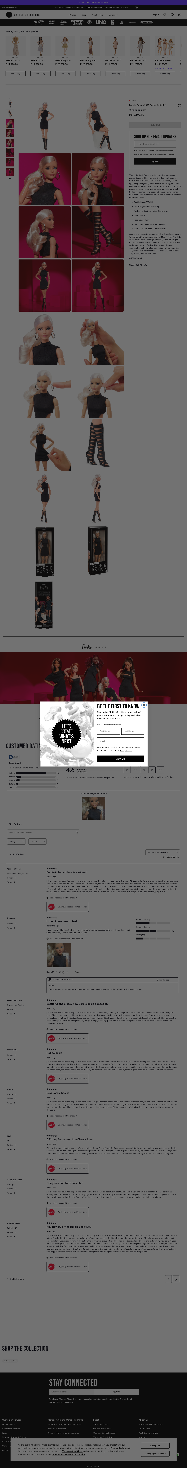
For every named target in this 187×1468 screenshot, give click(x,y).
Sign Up (120, 759)
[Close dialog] (144, 705)
